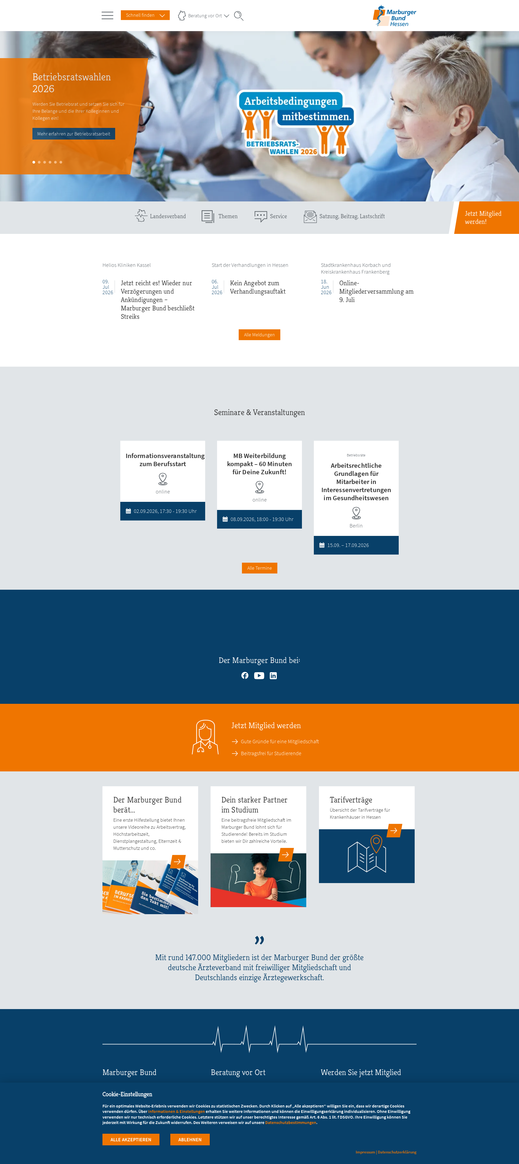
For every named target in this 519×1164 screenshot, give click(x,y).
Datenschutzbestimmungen (290, 1122)
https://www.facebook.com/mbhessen (245, 674)
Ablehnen (190, 1139)
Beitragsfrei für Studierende (271, 753)
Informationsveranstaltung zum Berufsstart (165, 459)
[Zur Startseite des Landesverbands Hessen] (394, 21)
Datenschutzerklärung (397, 1152)
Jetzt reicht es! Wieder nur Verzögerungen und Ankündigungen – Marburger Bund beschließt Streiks (158, 300)
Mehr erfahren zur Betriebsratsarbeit (73, 134)
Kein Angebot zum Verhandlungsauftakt (258, 287)
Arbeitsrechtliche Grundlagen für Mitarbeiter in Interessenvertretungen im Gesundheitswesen (356, 481)
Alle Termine (259, 568)
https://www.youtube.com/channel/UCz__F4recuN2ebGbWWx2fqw (259, 674)
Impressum (365, 1152)
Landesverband (168, 216)
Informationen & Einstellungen (176, 1111)
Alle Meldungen (259, 334)
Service (278, 216)
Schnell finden (140, 15)
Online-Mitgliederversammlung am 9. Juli (376, 291)
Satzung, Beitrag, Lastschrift (352, 216)
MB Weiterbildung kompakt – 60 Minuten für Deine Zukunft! (259, 463)
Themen (228, 216)
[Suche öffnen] (240, 16)
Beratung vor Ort (205, 15)
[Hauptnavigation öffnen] (108, 14)
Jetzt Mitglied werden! (483, 218)
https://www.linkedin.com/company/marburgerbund (273, 674)
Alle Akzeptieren (131, 1139)
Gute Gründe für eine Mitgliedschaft (280, 741)
